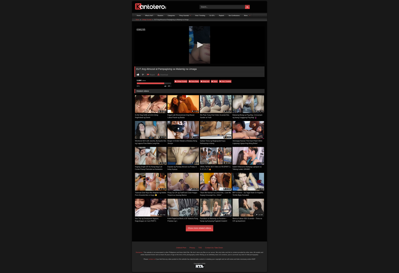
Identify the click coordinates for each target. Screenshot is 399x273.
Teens (215, 81)
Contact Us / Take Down (214, 248)
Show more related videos (199, 228)
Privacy (192, 248)
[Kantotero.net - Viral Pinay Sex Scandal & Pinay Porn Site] (151, 7)
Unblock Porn (181, 248)
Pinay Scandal (184, 15)
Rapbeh (221, 15)
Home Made (194, 81)
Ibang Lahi (206, 81)
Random (160, 15)
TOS (200, 248)
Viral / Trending (200, 15)
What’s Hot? (149, 15)
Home (139, 15)
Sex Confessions (234, 15)
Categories (171, 15)
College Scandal (147, 19)
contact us (151, 259)
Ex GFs (212, 15)
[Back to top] (392, 267)
